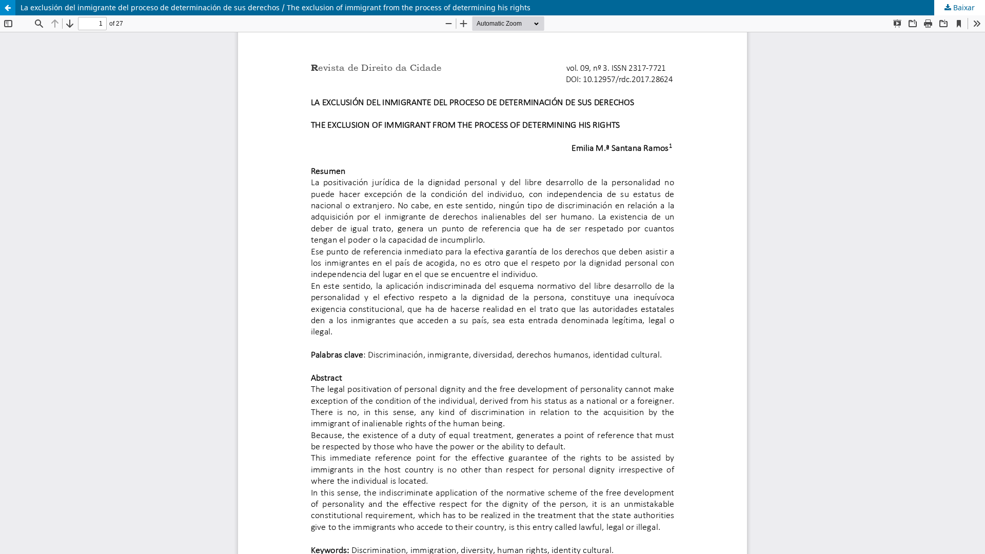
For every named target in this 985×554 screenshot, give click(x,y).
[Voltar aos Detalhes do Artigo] (7, 7)
